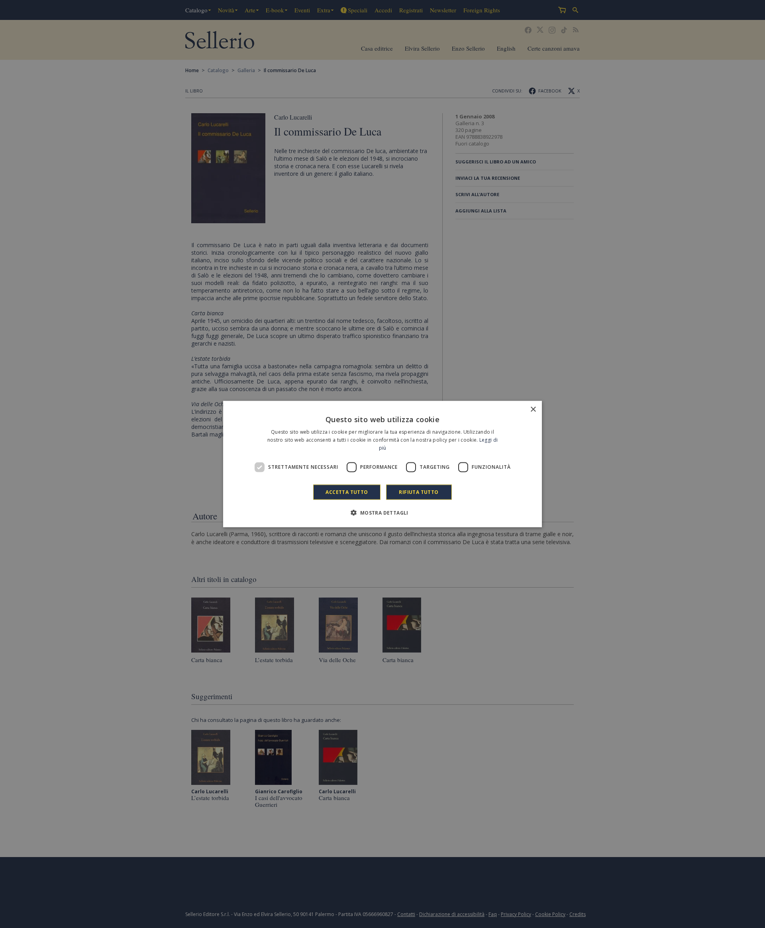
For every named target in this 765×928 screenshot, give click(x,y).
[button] (382, 512)
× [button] (533, 410)
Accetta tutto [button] (347, 491)
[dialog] (382, 464)
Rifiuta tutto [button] (418, 491)
